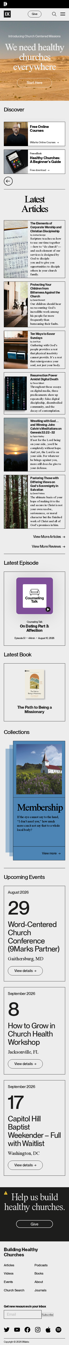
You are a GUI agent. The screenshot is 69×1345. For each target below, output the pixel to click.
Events (8, 1282)
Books (38, 1273)
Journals (40, 1290)
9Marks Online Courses (44, 142)
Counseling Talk (34, 621)
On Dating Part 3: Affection (34, 628)
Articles (9, 1265)
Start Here (34, 83)
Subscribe (47, 1314)
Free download (39, 170)
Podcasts (40, 1265)
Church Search (14, 1290)
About (38, 1282)
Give (34, 14)
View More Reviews (48, 546)
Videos (8, 1273)
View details (25, 971)
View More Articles (49, 536)
